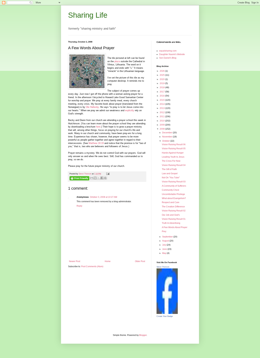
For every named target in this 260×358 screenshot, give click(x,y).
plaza (117, 61)
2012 (162, 112)
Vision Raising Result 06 (174, 144)
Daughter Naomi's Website (172, 54)
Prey (164, 231)
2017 (162, 91)
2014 (162, 104)
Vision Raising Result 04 (174, 165)
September (167, 236)
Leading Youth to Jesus (173, 157)
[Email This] (92, 178)
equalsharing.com (168, 51)
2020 (162, 79)
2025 (162, 75)
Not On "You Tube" (171, 177)
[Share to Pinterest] (105, 178)
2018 (162, 87)
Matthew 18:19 (96, 143)
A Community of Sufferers (174, 186)
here (98, 126)
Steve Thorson (163, 267)
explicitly (129, 110)
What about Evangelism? (174, 198)
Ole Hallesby (92, 107)
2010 (162, 121)
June (164, 249)
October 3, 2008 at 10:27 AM (103, 197)
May (164, 253)
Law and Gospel (170, 173)
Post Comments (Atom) (92, 266)
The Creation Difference (173, 206)
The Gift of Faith (169, 169)
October (166, 141)
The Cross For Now (171, 161)
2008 (162, 129)
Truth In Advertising (171, 223)
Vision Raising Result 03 (174, 181)
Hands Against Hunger (173, 153)
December (167, 132)
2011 (162, 116)
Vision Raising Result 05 (174, 148)
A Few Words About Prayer (174, 227)
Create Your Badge (165, 316)
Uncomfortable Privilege (173, 194)
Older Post (140, 261)
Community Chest (170, 190)
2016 (162, 96)
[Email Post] (107, 174)
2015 (162, 100)
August (165, 241)
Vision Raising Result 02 (174, 210)
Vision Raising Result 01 (174, 219)
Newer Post (74, 261)
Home (108, 261)
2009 (162, 125)
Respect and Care (170, 202)
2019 (162, 83)
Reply (79, 206)
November (167, 136)
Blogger (143, 335)
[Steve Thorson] (167, 313)
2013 (162, 108)
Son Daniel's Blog (167, 58)
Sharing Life (87, 15)
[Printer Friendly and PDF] (79, 178)
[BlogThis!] (95, 178)
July (164, 245)
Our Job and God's (171, 215)
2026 (162, 71)
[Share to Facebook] (102, 178)
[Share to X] (98, 178)
